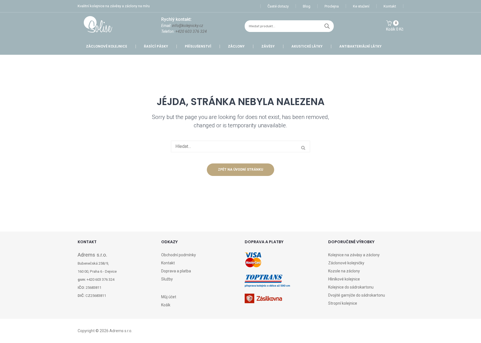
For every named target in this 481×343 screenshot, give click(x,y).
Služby (167, 279)
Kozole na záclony (344, 271)
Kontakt (390, 6)
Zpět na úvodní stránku (240, 170)
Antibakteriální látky (360, 46)
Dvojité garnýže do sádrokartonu (356, 295)
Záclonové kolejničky (346, 263)
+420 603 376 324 (191, 31)
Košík (165, 305)
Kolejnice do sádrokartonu (351, 287)
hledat (327, 26)
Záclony (236, 46)
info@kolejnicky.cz (187, 25)
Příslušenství (198, 46)
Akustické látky (307, 46)
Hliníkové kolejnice (344, 279)
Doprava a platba (176, 271)
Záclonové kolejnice (106, 46)
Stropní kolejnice (342, 303)
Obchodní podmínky (178, 255)
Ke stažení (361, 6)
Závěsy (268, 46)
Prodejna (332, 6)
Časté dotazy (278, 6)
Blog (306, 6)
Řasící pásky (156, 46)
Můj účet (168, 297)
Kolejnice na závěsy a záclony (354, 255)
